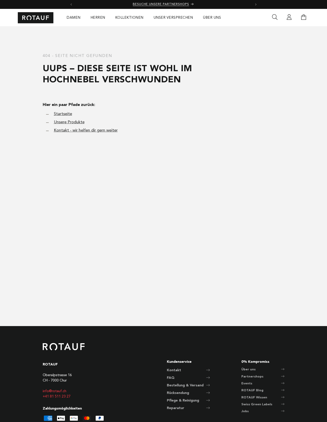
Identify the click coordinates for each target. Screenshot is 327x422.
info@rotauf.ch (54, 391)
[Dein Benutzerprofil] (289, 17)
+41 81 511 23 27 (57, 396)
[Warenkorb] (303, 17)
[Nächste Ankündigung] (256, 4)
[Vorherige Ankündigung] (71, 4)
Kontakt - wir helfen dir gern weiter (86, 130)
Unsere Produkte (69, 122)
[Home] (35, 17)
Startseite (63, 114)
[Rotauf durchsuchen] (274, 17)
